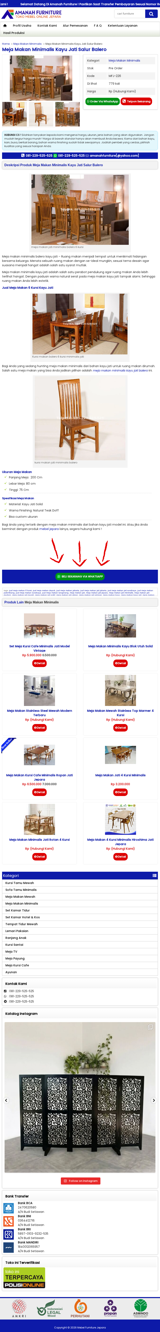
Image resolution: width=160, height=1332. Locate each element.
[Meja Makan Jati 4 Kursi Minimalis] (120, 763)
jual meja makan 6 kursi (20, 590)
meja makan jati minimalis (121, 593)
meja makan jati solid (45, 595)
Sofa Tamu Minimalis (21, 890)
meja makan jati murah (23, 595)
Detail (41, 663)
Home (6, 44)
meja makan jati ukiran (67, 595)
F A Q (98, 26)
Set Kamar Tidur (17, 910)
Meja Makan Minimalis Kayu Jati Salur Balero (54, 49)
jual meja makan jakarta (67, 590)
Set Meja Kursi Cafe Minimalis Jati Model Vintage (39, 648)
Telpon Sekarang (138, 101)
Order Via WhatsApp (103, 101)
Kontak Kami (47, 26)
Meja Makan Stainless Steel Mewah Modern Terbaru (39, 713)
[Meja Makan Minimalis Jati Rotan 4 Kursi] (39, 834)
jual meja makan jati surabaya (122, 590)
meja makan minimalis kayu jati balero (120, 370)
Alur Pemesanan (75, 26)
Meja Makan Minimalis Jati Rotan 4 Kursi (39, 840)
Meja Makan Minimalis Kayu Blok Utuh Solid (120, 646)
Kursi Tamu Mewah (19, 883)
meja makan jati (77, 593)
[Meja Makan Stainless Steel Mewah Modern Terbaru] (39, 705)
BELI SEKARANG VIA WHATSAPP (82, 576)
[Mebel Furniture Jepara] (31, 18)
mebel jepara (49, 529)
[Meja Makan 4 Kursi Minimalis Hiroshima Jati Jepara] (120, 834)
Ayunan (11, 972)
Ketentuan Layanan (123, 26)
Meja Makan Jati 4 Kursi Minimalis (120, 775)
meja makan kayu (111, 595)
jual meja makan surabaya (28, 593)
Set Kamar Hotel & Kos (22, 917)
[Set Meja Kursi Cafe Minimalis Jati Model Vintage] (39, 637)
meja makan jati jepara (97, 593)
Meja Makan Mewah (20, 897)
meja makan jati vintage (90, 595)
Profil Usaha (22, 26)
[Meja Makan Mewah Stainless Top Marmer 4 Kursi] (120, 705)
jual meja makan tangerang (55, 593)
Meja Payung (15, 958)
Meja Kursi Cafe (17, 965)
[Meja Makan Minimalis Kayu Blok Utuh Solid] (120, 636)
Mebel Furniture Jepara (91, 1327)
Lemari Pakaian (16, 931)
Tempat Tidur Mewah (21, 924)
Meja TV (11, 951)
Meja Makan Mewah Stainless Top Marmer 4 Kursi (120, 713)
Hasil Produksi (13, 33)
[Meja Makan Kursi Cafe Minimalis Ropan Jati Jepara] (39, 764)
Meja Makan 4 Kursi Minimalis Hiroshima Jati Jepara (120, 842)
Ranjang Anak (15, 938)
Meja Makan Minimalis (27, 44)
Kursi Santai (14, 945)
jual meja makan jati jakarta (93, 590)
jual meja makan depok (44, 590)
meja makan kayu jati (131, 595)
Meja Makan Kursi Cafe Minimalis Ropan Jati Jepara (39, 777)
